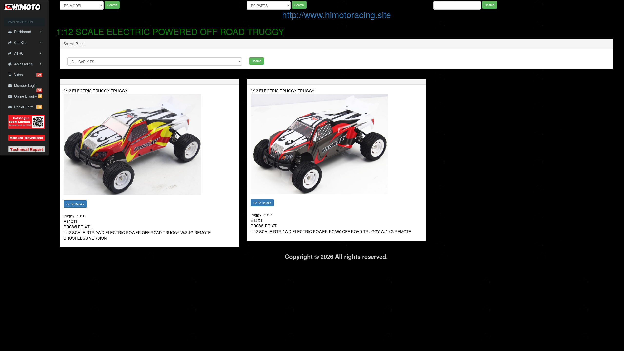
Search (112, 5)
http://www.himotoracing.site (336, 14)
